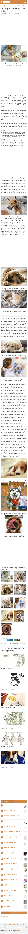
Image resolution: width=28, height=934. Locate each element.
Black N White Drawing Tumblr (11, 821)
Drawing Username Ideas (10, 842)
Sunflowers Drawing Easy (10, 826)
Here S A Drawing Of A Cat (10, 901)
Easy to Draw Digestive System (11, 853)
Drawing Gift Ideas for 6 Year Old (12, 879)
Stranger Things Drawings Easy (8, 707)
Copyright (14, 924)
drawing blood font (7, 643)
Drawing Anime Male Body (7, 746)
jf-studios (5, 1)
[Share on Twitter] (8, 640)
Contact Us (9, 924)
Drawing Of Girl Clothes (9, 805)
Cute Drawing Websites (9, 895)
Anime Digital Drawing (9, 847)
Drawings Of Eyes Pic (6, 668)
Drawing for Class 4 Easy (10, 890)
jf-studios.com (4, 318)
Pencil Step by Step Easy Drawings (12, 831)
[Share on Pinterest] (18, 640)
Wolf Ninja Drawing (5, 727)
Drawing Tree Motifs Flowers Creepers (13, 858)
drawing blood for (15, 643)
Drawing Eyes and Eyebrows (10, 906)
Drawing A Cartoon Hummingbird (12, 815)
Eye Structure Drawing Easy (10, 863)
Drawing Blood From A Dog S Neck (9, 766)
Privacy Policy (15, 925)
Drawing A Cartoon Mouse (7, 688)
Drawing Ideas (4, 13)
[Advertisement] (14, 30)
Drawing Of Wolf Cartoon (10, 810)
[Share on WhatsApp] (15, 640)
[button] (25, 2)
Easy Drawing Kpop (8, 885)
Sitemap (4, 924)
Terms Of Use (19, 924)
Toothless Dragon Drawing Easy (11, 837)
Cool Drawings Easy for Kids (10, 874)
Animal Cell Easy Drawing (10, 869)
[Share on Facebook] (11, 640)
